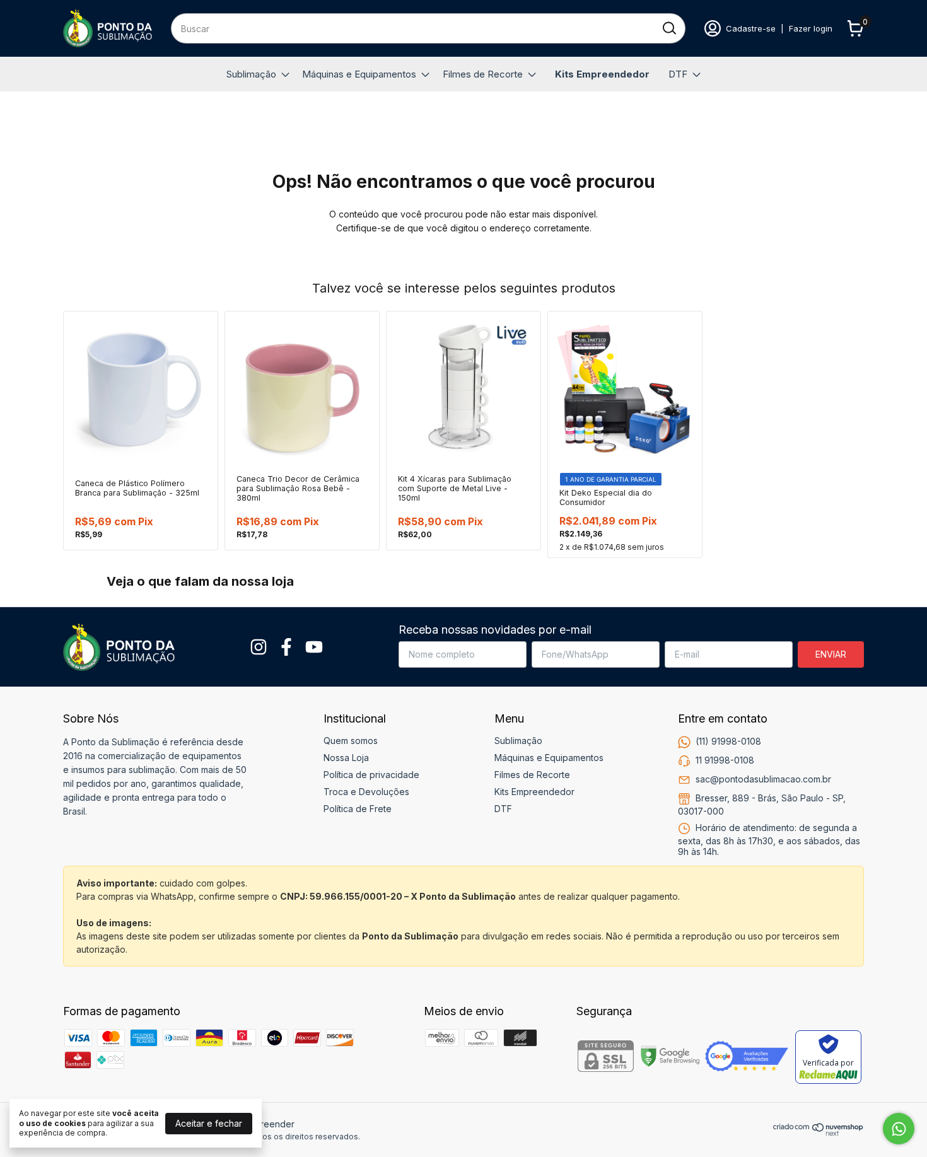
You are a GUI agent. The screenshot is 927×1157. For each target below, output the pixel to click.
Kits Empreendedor (602, 74)
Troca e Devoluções (366, 791)
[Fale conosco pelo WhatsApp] (898, 1128)
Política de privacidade (371, 774)
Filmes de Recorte (483, 74)
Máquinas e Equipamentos (359, 74)
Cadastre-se (751, 28)
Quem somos (351, 740)
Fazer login (810, 28)
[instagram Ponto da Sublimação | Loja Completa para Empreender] (258, 647)
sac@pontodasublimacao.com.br (763, 779)
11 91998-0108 (725, 760)
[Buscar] (668, 28)
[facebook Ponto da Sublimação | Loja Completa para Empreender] (286, 647)
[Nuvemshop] (818, 1132)
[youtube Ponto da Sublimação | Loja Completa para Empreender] (314, 647)
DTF (677, 74)
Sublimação (251, 74)
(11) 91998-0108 (728, 741)
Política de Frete (358, 808)
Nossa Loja (346, 757)
